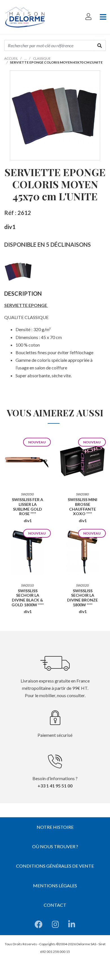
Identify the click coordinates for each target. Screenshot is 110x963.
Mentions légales (55, 885)
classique (42, 58)
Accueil (11, 58)
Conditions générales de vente (55, 865)
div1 (10, 226)
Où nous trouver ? (55, 846)
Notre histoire (55, 827)
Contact (55, 905)
